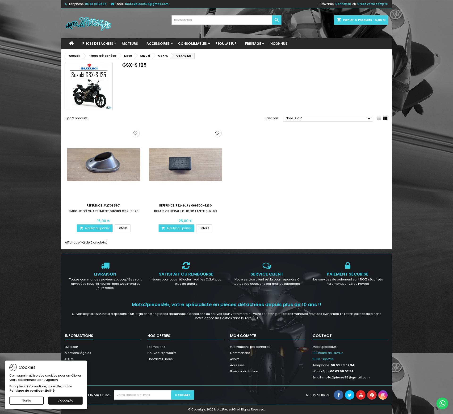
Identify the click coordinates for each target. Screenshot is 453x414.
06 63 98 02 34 (96, 4)
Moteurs (130, 43)
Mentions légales (78, 353)
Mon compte (243, 335)
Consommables (192, 43)
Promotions (156, 347)
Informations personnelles (250, 347)
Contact (322, 335)
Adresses (237, 365)
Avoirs (234, 359)
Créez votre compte (372, 4)
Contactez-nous (160, 359)
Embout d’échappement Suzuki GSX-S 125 (103, 211)
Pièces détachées (97, 43)
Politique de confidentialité (32, 390)
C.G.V (69, 359)
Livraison (71, 347)
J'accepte (65, 400)
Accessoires (158, 43)
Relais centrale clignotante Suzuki (185, 211)
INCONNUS (278, 43)
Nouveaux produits (161, 353)
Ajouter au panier (94, 228)
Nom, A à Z (329, 118)
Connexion (343, 4)
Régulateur (226, 43)
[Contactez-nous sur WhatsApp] (442, 403)
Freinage (253, 43)
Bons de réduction (244, 371)
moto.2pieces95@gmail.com (146, 4)
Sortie (26, 400)
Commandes (240, 353)
